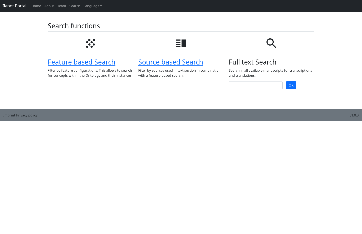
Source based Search (170, 61)
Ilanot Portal (14, 6)
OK (291, 85)
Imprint (9, 115)
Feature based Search (81, 61)
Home (36, 6)
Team (61, 6)
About (49, 6)
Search (74, 6)
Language (91, 6)
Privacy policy (26, 115)
